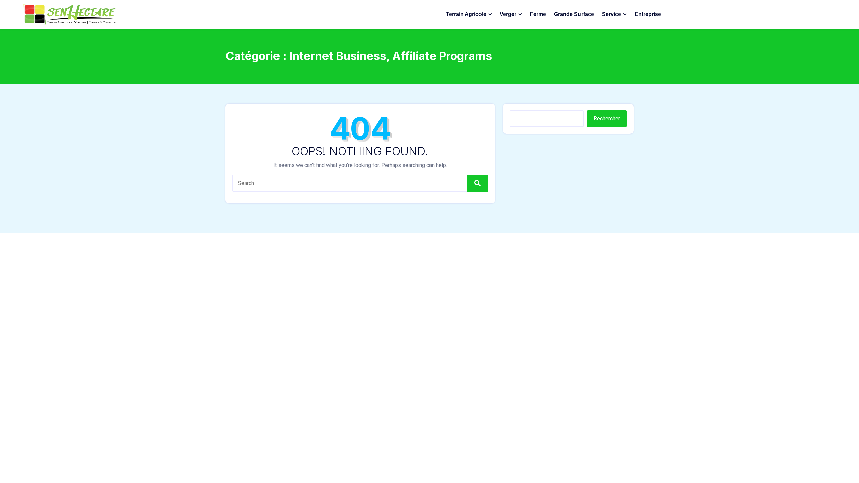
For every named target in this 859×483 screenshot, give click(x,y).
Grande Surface (574, 14)
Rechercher (607, 118)
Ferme (538, 14)
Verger (508, 14)
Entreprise (648, 14)
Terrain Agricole (466, 14)
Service (611, 14)
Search (477, 183)
